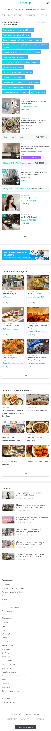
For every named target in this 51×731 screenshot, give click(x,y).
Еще (25, 236)
